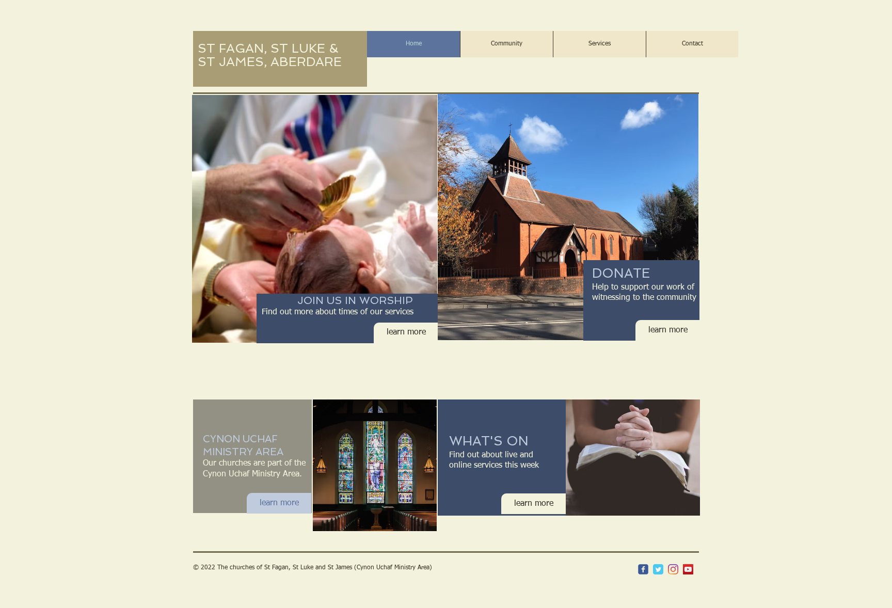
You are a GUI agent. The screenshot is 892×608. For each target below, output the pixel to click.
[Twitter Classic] (658, 569)
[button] (506, 44)
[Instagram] (673, 569)
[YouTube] (688, 569)
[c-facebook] (643, 569)
